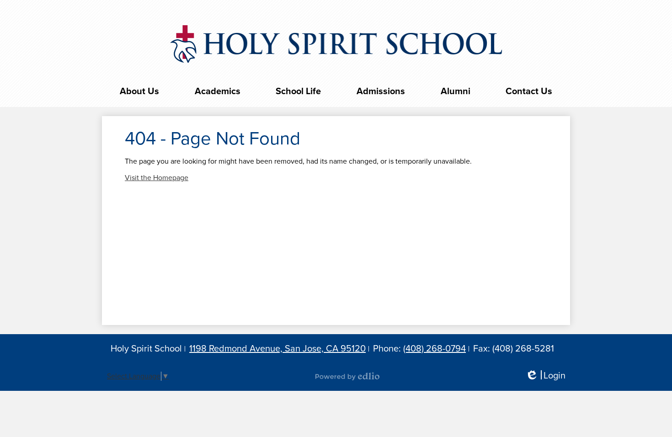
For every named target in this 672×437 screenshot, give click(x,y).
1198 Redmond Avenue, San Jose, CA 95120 (277, 348)
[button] (139, 91)
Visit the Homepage (156, 177)
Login (545, 376)
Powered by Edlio (347, 376)
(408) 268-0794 (434, 348)
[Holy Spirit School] (336, 44)
